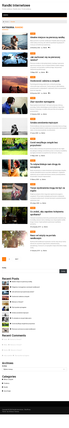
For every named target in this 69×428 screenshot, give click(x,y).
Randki (32, 33)
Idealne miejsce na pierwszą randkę (47, 37)
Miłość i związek (8, 379)
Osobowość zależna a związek (44, 81)
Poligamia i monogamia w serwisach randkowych (26, 287)
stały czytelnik (8, 355)
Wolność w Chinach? (17, 302)
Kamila (6, 350)
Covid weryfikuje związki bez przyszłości (23, 323)
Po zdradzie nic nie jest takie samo (21, 318)
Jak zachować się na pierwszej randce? (23, 292)
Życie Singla (7, 391)
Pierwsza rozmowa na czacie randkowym (24, 329)
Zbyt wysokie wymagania (42, 101)
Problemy (6, 383)
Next (16, 259)
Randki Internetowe (16, 5)
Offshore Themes (14, 411)
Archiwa (4, 366)
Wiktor (5, 345)
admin (45, 47)
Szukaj (4, 267)
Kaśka (5, 339)
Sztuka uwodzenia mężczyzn (44, 122)
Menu (6, 15)
